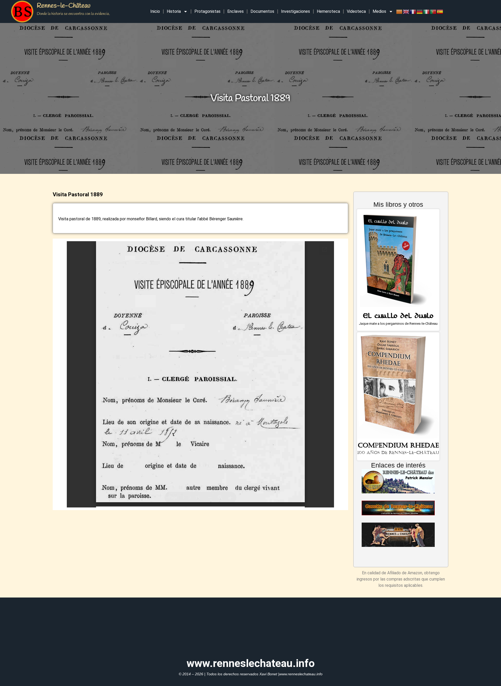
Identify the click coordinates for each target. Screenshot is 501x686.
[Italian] (426, 11)
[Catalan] (399, 11)
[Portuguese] (433, 11)
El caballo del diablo (398, 317)
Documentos (262, 11)
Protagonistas (207, 11)
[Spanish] (440, 11)
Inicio (155, 11)
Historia (174, 11)
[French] (413, 11)
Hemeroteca (328, 11)
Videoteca (356, 11)
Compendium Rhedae (398, 445)
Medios (379, 11)
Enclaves (235, 11)
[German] (419, 11)
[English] (406, 11)
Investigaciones (295, 11)
